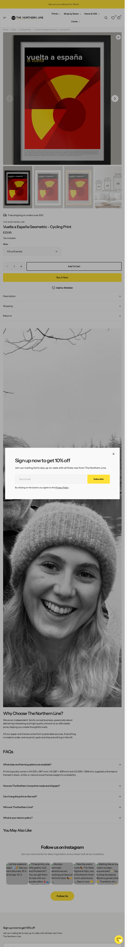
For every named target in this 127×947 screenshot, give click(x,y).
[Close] (113, 453)
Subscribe (98, 479)
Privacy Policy (61, 487)
